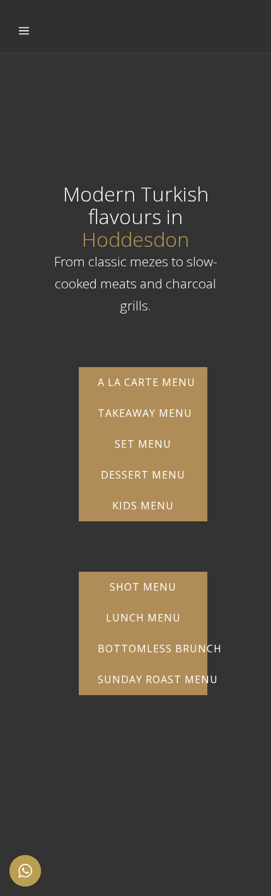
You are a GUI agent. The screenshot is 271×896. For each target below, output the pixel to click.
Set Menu (143, 444)
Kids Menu (143, 506)
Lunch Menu (143, 618)
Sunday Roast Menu (152, 679)
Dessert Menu (143, 475)
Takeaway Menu (145, 413)
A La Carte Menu (146, 382)
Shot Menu (143, 587)
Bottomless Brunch (152, 648)
